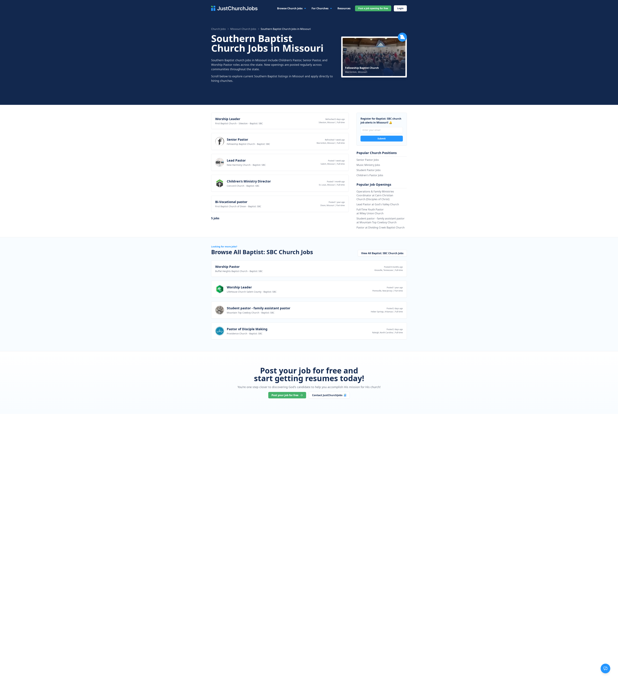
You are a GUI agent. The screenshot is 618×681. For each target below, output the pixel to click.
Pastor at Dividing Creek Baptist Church (380, 227)
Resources (344, 8)
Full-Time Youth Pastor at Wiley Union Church (370, 211)
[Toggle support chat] (605, 668)
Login (400, 8)
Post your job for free (285, 395)
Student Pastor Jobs (368, 170)
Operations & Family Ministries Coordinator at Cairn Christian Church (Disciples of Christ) (375, 195)
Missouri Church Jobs (243, 29)
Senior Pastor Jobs (367, 160)
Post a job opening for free (373, 8)
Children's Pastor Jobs (369, 175)
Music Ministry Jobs (368, 165)
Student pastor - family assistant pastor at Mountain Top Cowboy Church (380, 220)
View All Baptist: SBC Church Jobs (382, 253)
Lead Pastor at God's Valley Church (377, 204)
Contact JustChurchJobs (327, 395)
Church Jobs (218, 29)
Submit (382, 138)
